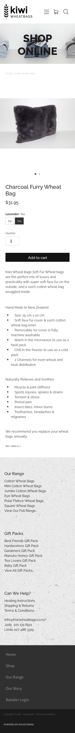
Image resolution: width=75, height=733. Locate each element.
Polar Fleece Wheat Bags (24, 500)
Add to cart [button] (37, 257)
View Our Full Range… (20, 510)
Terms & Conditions (19, 610)
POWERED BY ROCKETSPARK (19, 724)
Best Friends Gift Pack (21, 540)
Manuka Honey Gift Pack (23, 555)
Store (8, 73)
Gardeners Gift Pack (19, 550)
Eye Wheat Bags (17, 495)
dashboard (28, 714)
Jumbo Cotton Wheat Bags (25, 490)
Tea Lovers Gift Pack (20, 560)
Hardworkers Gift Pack (21, 545)
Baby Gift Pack (15, 565)
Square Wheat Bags (19, 505)
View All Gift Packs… (19, 570)
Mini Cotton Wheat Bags (23, 485)
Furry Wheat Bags (25, 73)
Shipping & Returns (19, 605)
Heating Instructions (19, 600)
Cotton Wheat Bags (19, 480)
